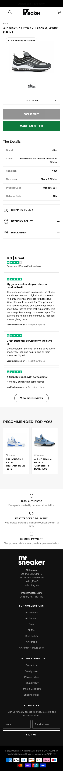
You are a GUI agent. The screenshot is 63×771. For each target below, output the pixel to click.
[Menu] (4, 12)
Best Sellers (31, 636)
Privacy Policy (31, 677)
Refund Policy (31, 682)
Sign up (31, 734)
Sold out (31, 114)
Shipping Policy (31, 694)
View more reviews (31, 397)
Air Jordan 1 (31, 618)
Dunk (31, 624)
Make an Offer (31, 126)
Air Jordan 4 (31, 612)
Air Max (32, 630)
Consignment (31, 671)
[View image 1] (31, 85)
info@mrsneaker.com (31, 592)
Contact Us (31, 665)
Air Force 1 (31, 641)
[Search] (11, 12)
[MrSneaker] (31, 12)
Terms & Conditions (31, 688)
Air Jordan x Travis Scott (31, 647)
